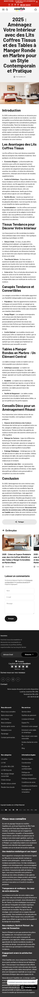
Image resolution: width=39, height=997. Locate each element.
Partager (21, 522)
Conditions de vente (28, 782)
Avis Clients (5, 719)
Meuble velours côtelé (8, 783)
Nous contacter (6, 723)
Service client (26, 712)
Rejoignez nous (6, 730)
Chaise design (6, 780)
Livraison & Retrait (28, 719)
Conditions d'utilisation (29, 786)
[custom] (3, 679)
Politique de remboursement (27, 773)
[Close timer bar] (37, 2)
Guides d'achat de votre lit (29, 743)
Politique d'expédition (29, 778)
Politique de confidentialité (27, 768)
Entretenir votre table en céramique (29, 731)
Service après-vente (8, 726)
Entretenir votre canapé (30, 726)
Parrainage (4, 734)
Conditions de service (22, 582)
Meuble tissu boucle (8, 787)
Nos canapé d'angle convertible (7, 775)
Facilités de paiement (29, 715)
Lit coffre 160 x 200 (7, 766)
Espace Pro (25, 723)
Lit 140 (3, 763)
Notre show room (7, 715)
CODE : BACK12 (26, 5)
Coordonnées (26, 763)
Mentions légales (27, 759)
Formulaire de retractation (26, 791)
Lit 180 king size (6, 770)
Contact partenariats (8, 737)
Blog (23, 748)
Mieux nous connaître (8, 712)
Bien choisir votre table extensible (29, 737)
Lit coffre (4, 759)
